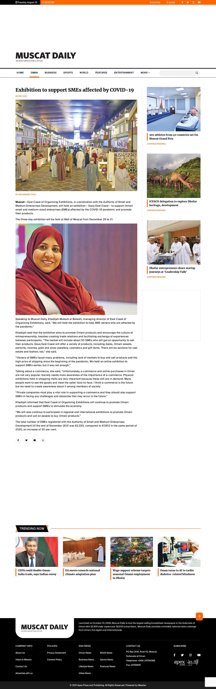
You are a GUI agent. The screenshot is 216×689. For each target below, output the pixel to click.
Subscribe (155, 2)
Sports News (106, 659)
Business (50, 72)
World (84, 72)
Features (101, 72)
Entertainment (124, 72)
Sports (68, 72)
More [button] (144, 72)
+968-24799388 (146, 660)
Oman (34, 72)
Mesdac (142, 685)
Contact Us (21, 666)
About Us (20, 652)
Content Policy (54, 659)
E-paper (171, 2)
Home (20, 72)
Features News (107, 666)
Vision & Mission (23, 659)
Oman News (85, 652)
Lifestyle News (86, 666)
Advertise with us (24, 673)
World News (106, 652)
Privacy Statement (56, 652)
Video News (85, 673)
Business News (86, 659)
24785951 (136, 665)
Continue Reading (156, 144)
